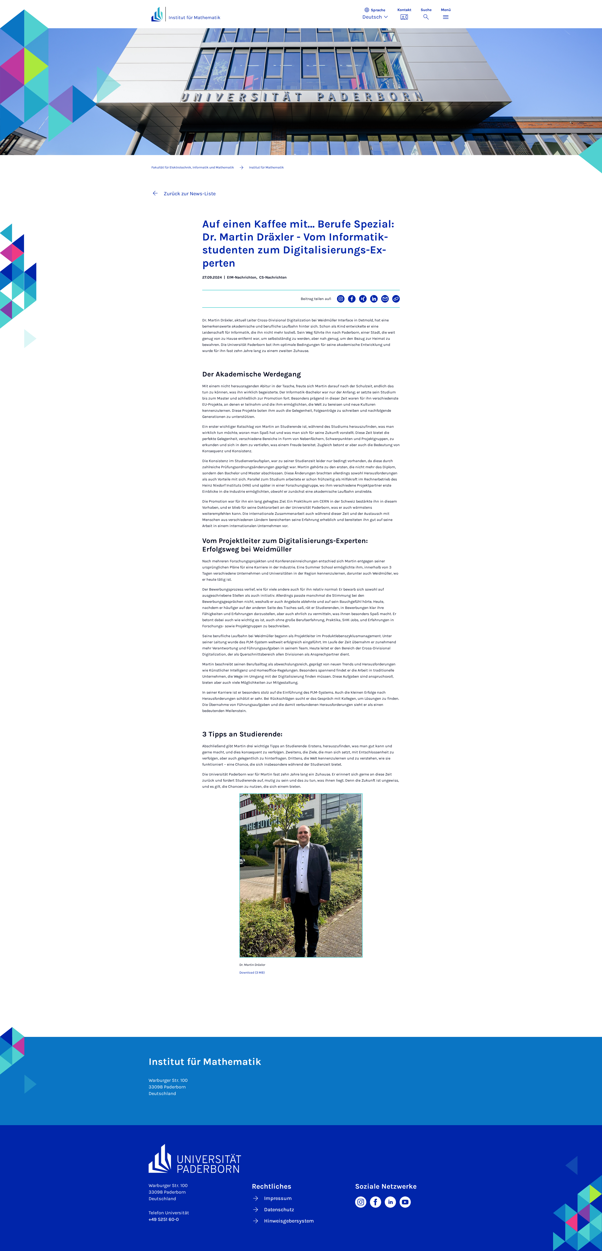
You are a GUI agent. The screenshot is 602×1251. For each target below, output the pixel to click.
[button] (377, 14)
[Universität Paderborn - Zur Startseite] (157, 14)
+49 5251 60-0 (164, 1219)
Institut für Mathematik (194, 17)
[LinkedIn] (390, 1202)
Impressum (278, 1198)
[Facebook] (375, 1202)
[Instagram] (360, 1202)
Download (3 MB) (252, 973)
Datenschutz (279, 1210)
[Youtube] (405, 1202)
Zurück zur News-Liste (190, 194)
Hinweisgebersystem (289, 1221)
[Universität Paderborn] (301, 1158)
